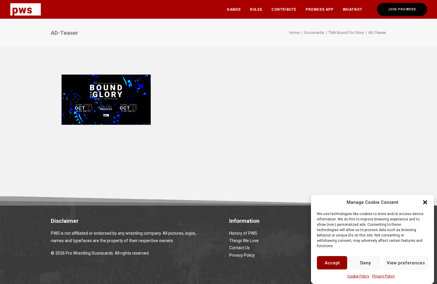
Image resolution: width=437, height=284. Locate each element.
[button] (425, 202)
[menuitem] (234, 9)
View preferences (406, 262)
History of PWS (243, 233)
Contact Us (239, 247)
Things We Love (244, 240)
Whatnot (352, 9)
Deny (365, 262)
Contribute (283, 9)
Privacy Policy (383, 276)
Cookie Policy (358, 276)
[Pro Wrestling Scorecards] (25, 9)
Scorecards (314, 32)
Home (294, 32)
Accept (332, 262)
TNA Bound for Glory (346, 32)
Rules (256, 9)
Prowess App (320, 9)
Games (234, 9)
